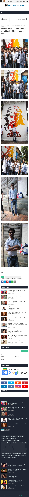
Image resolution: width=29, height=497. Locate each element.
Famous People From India (6, 453)
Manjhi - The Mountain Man (15, 276)
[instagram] (15, 9)
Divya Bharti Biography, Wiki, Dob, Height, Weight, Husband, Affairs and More (17, 464)
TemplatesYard (12, 495)
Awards (2, 359)
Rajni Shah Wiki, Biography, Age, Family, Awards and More (16, 296)
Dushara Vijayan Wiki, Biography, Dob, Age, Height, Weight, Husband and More (17, 318)
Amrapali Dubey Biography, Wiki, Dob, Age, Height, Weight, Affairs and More (17, 486)
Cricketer (3, 451)
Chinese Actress (23, 449)
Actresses (7, 436)
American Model (23, 442)
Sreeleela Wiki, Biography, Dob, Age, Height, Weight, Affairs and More (17, 475)
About (16, 354)
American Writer (21, 444)
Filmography (10, 455)
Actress (3, 436)
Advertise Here (3, 358)
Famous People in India (17, 453)
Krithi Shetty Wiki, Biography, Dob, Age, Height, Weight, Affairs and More (16, 481)
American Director (16, 440)
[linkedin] (4, 386)
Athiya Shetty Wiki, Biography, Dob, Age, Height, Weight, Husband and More (16, 341)
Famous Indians (22, 451)
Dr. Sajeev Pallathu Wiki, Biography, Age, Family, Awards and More (16, 291)
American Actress (5, 438)
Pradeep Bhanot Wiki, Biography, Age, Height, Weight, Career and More (18, 307)
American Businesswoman (6, 440)
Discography (9, 451)
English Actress (15, 451)
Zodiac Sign (14, 457)
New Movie (14, 278)
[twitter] (13, 9)
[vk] (11, 386)
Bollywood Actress (5, 449)
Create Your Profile (18, 358)
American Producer (14, 444)
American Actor (20, 436)
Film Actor (24, 453)
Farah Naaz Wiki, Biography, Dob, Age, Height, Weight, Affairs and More (18, 470)
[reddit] (18, 382)
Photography (23, 455)
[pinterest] (18, 9)
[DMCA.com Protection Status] (5, 430)
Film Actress (4, 455)
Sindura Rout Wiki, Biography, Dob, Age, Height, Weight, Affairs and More (16, 330)
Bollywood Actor (21, 446)
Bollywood (7, 276)
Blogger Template (23, 495)
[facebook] (11, 9)
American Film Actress (6, 442)
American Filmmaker (15, 442)
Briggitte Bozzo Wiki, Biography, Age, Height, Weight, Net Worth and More (17, 313)
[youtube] (25, 386)
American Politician (5, 444)
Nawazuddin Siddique (6, 278)
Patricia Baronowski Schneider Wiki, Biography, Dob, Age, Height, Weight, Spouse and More (17, 324)
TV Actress (8, 457)
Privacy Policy (17, 356)
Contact (2, 356)
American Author (13, 438)
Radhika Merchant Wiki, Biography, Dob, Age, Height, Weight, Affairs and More (17, 336)
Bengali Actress (9, 446)
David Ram (5, 36)
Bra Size (11, 449)
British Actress (16, 449)
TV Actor (3, 457)
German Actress (16, 455)
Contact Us (19, 493)
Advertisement (13, 436)
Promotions (6, 25)
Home (2, 25)
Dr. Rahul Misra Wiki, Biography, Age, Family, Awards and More (17, 302)
